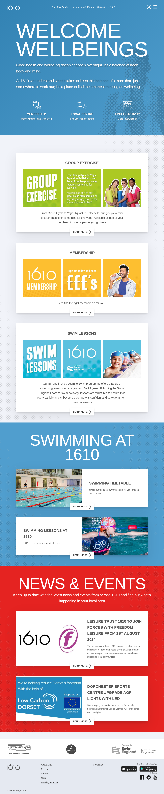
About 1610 (46, 764)
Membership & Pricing (83, 7)
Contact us (98, 764)
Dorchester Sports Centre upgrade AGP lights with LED (109, 692)
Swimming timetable (110, 483)
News (43, 778)
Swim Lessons (82, 333)
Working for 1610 (49, 782)
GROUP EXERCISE (82, 163)
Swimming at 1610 (106, 7)
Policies (44, 773)
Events (44, 769)
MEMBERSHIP (82, 253)
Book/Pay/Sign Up (60, 7)
